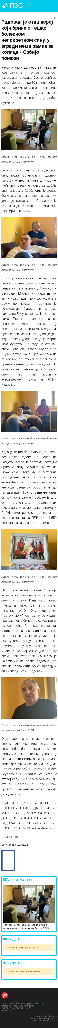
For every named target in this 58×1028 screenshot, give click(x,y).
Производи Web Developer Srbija (42, 1018)
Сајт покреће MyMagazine (45, 1016)
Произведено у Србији (46, 1020)
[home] (15, 5)
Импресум (39, 1004)
